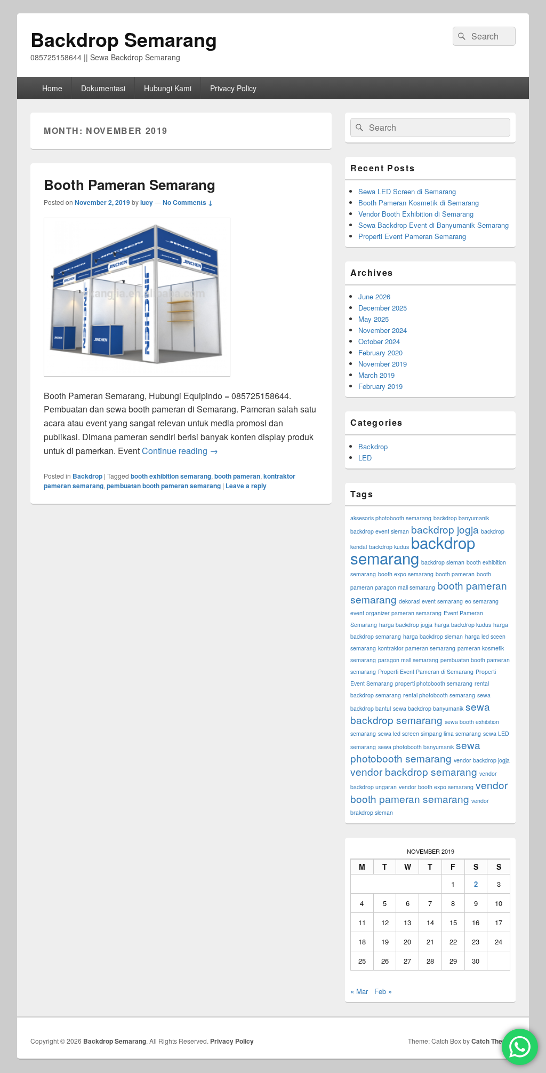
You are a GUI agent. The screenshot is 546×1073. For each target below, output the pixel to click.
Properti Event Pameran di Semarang (425, 671)
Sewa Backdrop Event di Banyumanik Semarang (433, 225)
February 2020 (380, 352)
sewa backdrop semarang (420, 713)
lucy (146, 202)
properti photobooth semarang (433, 683)
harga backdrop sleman (433, 636)
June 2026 (374, 296)
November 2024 (382, 330)
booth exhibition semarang (171, 476)
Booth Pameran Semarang (129, 184)
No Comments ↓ (188, 202)
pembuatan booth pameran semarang (164, 485)
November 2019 (382, 364)
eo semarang (482, 601)
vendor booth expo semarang (436, 787)
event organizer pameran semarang (395, 613)
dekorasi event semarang (431, 601)
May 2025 (373, 319)
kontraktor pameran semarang (416, 648)
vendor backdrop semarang (413, 771)
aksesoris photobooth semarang (390, 518)
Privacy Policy (233, 88)
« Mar (359, 991)
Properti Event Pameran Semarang (412, 236)
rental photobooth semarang (439, 695)
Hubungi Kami (167, 88)
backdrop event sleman (379, 531)
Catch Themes (493, 1041)
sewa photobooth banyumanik (416, 747)
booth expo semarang (405, 574)
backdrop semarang (412, 550)
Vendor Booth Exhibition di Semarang (415, 214)
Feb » (383, 991)
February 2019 (380, 386)
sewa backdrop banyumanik (428, 708)
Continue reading (180, 450)
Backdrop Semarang (123, 39)
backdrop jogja (445, 529)
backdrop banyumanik (461, 518)
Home (52, 88)
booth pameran (237, 476)
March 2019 (376, 375)
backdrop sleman (442, 562)
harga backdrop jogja (405, 625)
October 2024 (379, 341)
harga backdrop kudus (463, 625)
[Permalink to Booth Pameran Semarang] (137, 382)
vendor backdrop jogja (482, 760)
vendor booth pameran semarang (429, 791)
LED (365, 457)
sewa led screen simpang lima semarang (429, 733)
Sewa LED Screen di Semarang (407, 191)
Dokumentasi (103, 88)
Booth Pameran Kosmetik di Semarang (418, 202)
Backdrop (87, 476)
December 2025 (382, 308)
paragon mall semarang (408, 660)
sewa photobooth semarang (415, 751)
